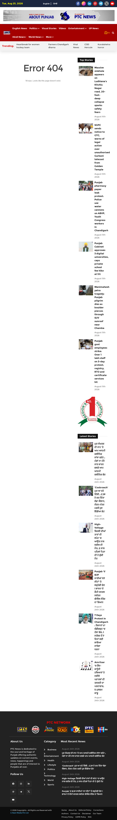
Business (52, 749)
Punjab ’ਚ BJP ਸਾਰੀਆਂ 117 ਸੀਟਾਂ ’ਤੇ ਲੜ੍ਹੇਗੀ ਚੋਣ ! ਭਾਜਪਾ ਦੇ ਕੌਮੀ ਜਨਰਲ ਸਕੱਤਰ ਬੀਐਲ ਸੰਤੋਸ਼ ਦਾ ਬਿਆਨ (99, 587)
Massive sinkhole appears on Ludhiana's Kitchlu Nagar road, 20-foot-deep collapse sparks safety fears (100, 90)
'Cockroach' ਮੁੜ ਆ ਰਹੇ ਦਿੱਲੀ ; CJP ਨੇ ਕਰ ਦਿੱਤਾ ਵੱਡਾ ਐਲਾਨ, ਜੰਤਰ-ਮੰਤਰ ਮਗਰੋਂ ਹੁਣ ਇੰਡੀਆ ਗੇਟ (100, 499)
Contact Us (75, 813)
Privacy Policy (67, 817)
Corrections (98, 810)
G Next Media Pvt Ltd (19, 813)
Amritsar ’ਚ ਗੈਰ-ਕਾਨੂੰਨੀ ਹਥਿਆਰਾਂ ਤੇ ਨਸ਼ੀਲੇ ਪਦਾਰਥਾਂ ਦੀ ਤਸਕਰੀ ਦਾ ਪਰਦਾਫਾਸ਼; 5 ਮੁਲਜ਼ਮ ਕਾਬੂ (99, 677)
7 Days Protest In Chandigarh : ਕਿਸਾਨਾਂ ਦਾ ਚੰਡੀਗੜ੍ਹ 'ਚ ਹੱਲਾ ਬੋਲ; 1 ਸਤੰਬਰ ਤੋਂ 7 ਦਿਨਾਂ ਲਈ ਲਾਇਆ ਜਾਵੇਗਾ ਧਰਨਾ (100, 632)
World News (35, 37)
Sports (51, 784)
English (46, 4)
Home (64, 810)
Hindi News (18, 37)
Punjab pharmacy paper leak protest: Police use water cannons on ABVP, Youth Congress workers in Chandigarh (100, 206)
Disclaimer (86, 813)
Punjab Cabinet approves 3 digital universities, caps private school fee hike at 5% (100, 258)
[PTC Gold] (62, 729)
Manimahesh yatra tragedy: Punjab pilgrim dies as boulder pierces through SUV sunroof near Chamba (100, 307)
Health (51, 760)
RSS (89, 817)
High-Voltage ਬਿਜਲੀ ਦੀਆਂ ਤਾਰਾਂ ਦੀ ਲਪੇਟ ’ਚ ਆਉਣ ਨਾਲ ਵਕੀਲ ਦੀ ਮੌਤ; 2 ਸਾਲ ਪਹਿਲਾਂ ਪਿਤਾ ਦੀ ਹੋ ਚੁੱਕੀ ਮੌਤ (100, 541)
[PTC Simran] (89, 729)
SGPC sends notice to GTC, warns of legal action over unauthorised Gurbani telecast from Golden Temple (100, 147)
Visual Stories (49, 28)
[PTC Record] (35, 729)
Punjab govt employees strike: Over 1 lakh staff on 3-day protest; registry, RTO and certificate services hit (100, 361)
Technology (50, 775)
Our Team (97, 813)
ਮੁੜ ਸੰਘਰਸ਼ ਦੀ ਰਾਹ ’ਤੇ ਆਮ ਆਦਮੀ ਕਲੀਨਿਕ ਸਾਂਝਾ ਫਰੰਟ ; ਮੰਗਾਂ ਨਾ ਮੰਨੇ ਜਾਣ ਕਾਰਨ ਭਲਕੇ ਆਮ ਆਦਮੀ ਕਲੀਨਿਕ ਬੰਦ (100, 459)
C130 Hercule (88, 46)
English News (19, 28)
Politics (33, 28)
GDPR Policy (80, 817)
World (51, 780)
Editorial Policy (85, 810)
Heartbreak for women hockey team (28, 46)
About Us (73, 810)
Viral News (76, 46)
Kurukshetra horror (104, 46)
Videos (62, 28)
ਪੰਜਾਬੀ (55, 4)
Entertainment (76, 28)
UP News (94, 28)
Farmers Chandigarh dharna (58, 46)
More (49, 37)
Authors (64, 813)
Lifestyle (52, 765)
